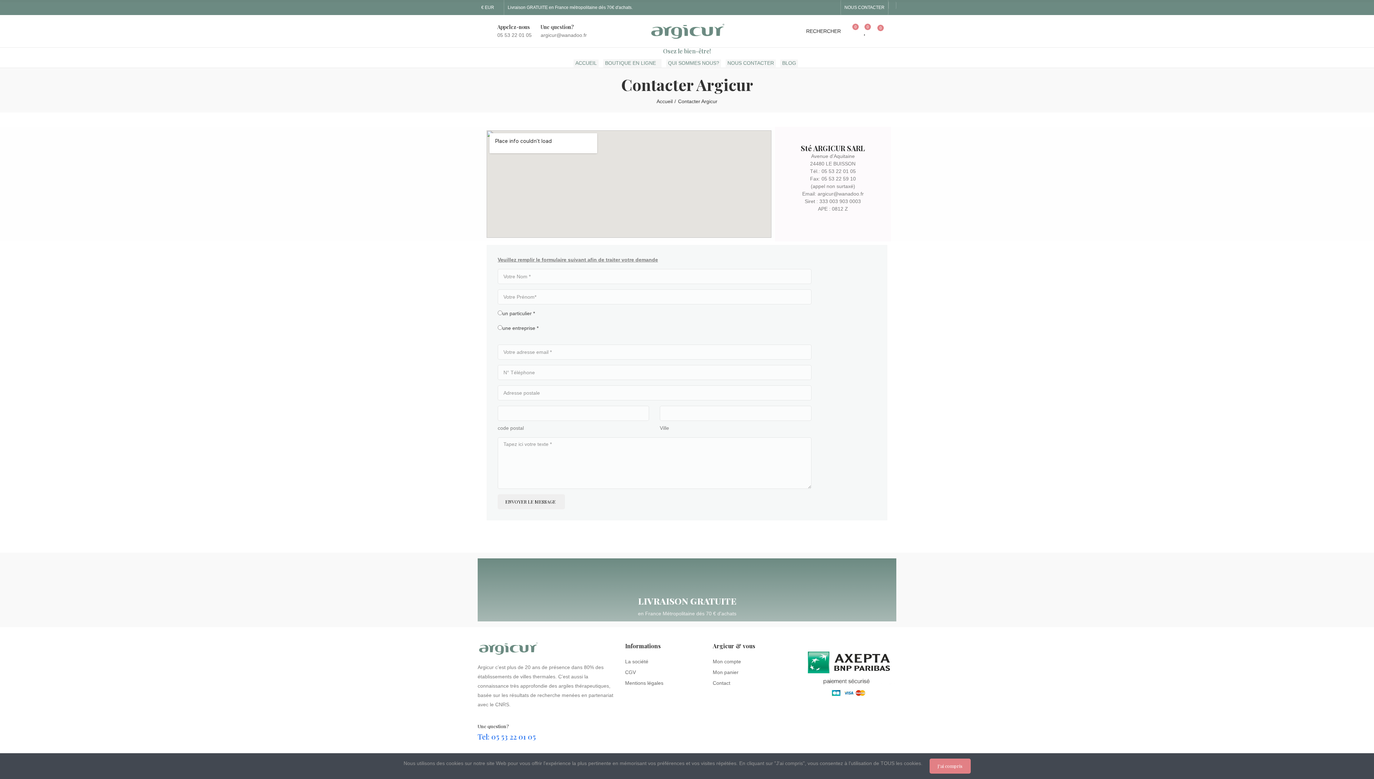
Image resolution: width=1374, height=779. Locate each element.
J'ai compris (950, 766)
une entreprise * (520, 328)
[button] (864, 7)
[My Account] (892, 31)
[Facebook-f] (821, 7)
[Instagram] (833, 7)
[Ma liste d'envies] (865, 31)
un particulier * (518, 313)
